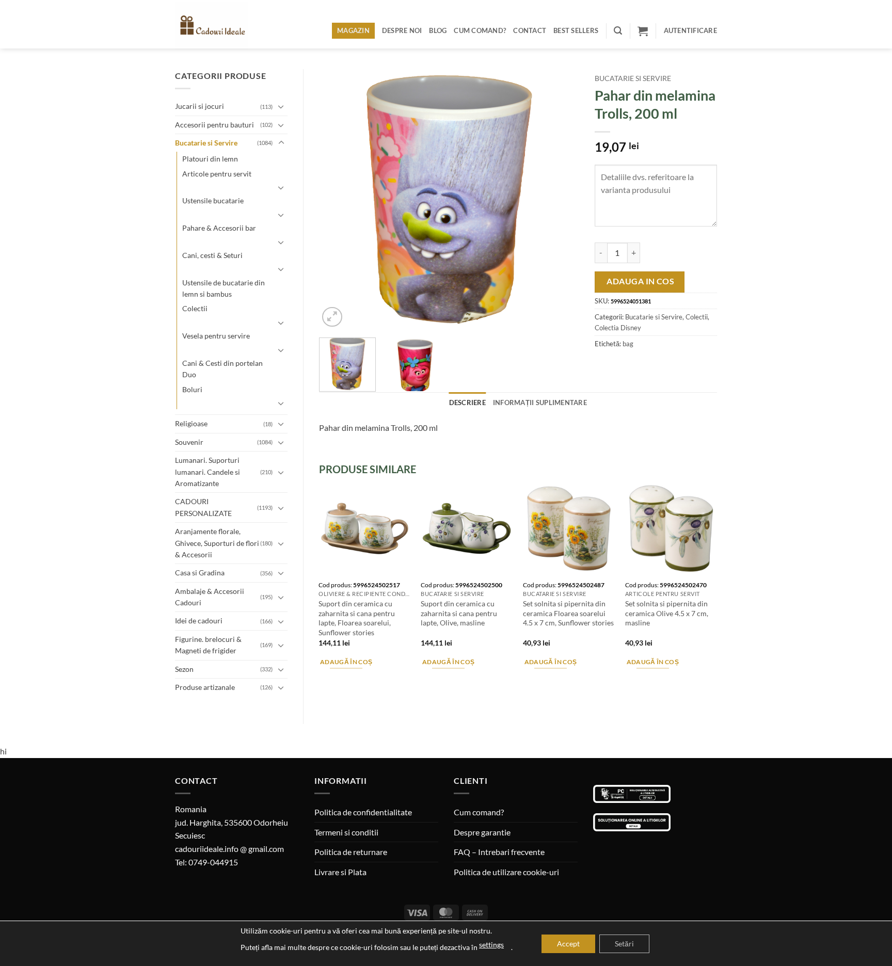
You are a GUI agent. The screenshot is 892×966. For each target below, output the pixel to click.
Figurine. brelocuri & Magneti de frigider (208, 645)
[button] (618, 31)
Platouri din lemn (210, 158)
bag (628, 344)
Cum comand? (480, 30)
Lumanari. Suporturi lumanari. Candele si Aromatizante (207, 472)
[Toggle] (281, 106)
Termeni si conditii (346, 832)
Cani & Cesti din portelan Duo (222, 369)
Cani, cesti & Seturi (212, 255)
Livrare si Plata (340, 872)
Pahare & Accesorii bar (219, 227)
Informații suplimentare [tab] (540, 402)
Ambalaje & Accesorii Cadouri (209, 597)
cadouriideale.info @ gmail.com (229, 849)
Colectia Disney (618, 328)
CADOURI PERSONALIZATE (203, 507)
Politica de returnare (350, 852)
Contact (529, 30)
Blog (438, 30)
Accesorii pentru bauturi (214, 124)
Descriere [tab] (467, 402)
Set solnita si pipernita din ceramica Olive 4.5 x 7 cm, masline (666, 613)
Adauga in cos (640, 281)
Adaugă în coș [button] (346, 661)
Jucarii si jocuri (199, 106)
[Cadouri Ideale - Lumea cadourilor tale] (218, 26)
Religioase (191, 423)
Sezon (184, 669)
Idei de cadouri (198, 620)
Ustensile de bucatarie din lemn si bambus (223, 288)
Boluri (192, 389)
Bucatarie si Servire (206, 142)
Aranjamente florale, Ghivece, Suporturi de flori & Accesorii (217, 543)
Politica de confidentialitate (363, 812)
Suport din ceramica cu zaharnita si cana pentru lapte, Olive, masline (459, 613)
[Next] (561, 199)
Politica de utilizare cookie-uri (506, 872)
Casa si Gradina (200, 572)
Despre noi (402, 30)
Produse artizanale (205, 687)
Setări (624, 943)
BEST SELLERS (575, 30)
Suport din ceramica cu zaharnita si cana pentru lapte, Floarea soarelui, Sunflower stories (356, 618)
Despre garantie (482, 832)
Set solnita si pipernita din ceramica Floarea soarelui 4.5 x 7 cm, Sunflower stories (568, 613)
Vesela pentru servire (216, 335)
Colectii (195, 308)
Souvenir (189, 442)
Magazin (353, 30)
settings (491, 944)
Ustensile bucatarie (213, 200)
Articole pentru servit (216, 173)
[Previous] (337, 199)
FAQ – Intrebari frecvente (499, 852)
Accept (568, 943)
